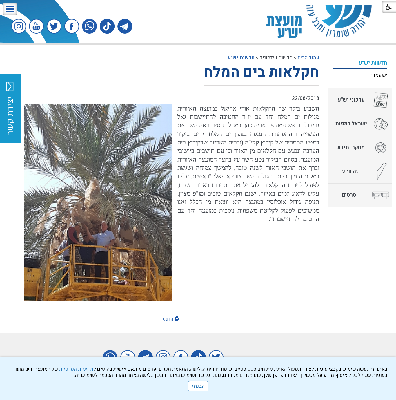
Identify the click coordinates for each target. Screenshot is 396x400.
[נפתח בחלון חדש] (124, 26)
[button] (10, 9)
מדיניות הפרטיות (76, 369)
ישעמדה (378, 75)
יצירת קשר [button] (10, 115)
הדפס (168, 319)
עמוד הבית (308, 57)
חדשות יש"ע (241, 57)
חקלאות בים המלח (261, 72)
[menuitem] (360, 63)
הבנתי (198, 386)
